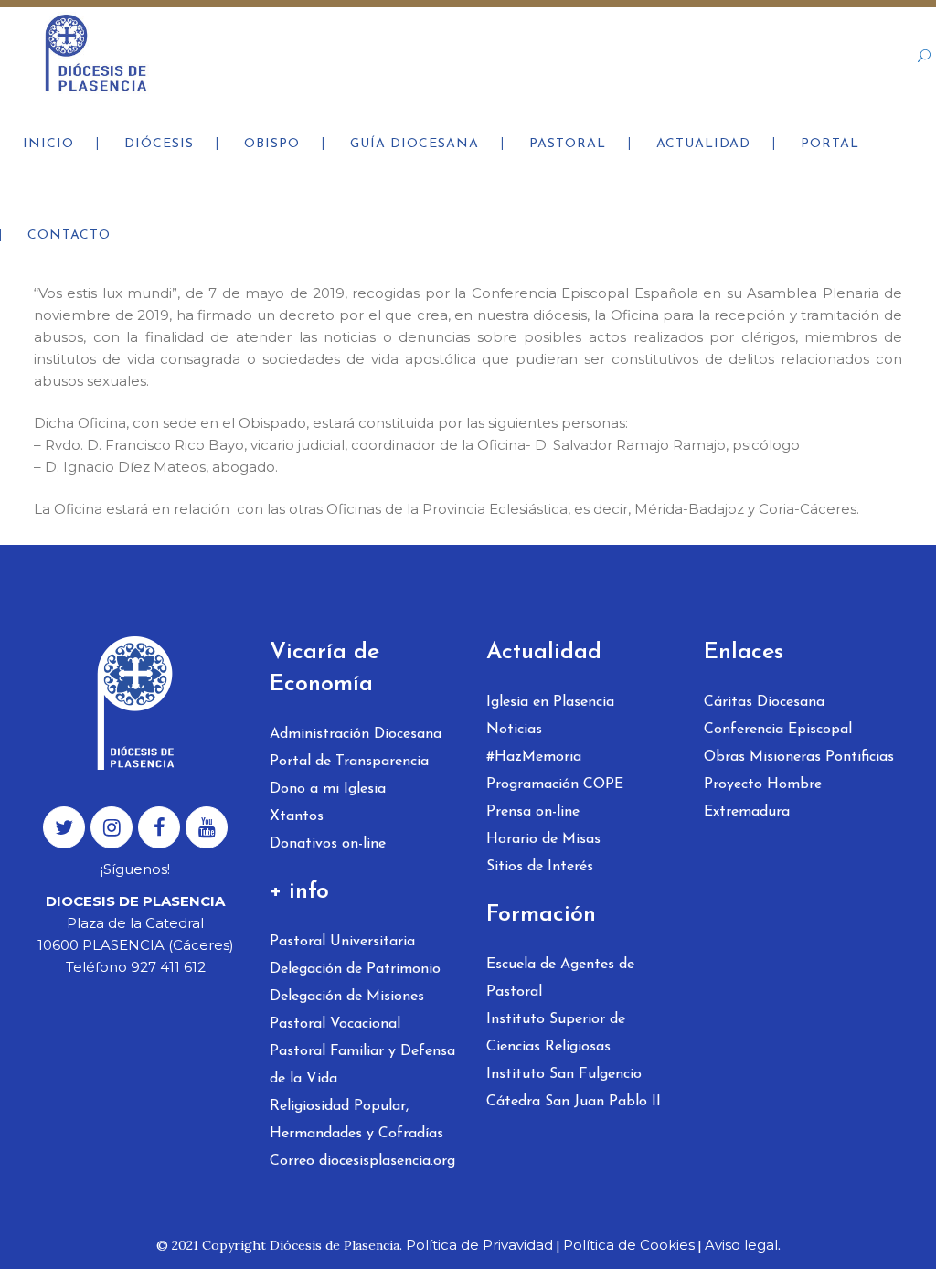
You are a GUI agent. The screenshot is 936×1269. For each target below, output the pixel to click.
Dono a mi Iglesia (328, 789)
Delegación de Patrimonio (355, 969)
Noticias (514, 729)
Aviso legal (741, 1244)
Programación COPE (554, 784)
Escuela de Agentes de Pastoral (560, 978)
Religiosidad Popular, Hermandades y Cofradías (356, 1120)
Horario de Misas (543, 839)
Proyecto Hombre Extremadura (763, 798)
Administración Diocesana (355, 734)
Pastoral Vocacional (335, 1024)
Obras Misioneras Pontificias (799, 757)
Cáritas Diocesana (764, 702)
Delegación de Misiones (347, 996)
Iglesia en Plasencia (550, 702)
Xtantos (297, 816)
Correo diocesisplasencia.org (362, 1161)
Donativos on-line (328, 844)
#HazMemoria (533, 757)
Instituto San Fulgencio (564, 1074)
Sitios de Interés (539, 866)
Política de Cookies (629, 1244)
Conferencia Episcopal (778, 729)
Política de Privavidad (479, 1244)
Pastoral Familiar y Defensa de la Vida (362, 1065)
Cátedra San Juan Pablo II (573, 1101)
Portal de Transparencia (349, 761)
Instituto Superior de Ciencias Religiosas (555, 1033)
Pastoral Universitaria (342, 941)
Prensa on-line (533, 812)
